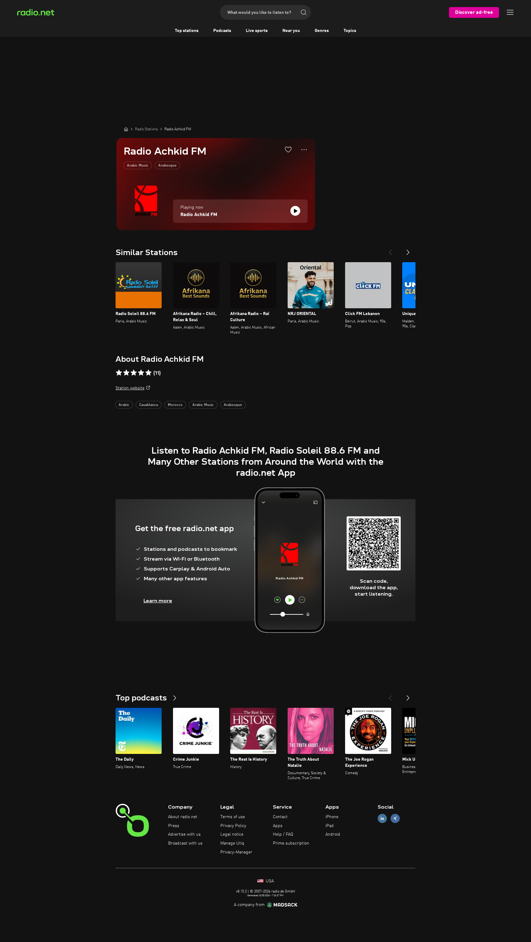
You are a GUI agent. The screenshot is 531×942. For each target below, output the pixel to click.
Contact (280, 817)
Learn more (158, 600)
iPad (329, 826)
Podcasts (222, 31)
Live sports (257, 31)
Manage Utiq (232, 843)
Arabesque (167, 166)
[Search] (303, 12)
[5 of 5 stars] (148, 372)
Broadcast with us (185, 843)
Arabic (124, 405)
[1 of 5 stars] (119, 372)
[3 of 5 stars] (133, 372)
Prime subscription (291, 843)
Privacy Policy (233, 826)
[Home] (126, 129)
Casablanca (148, 405)
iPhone (331, 817)
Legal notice (231, 834)
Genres (322, 31)
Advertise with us (184, 834)
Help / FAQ (283, 834)
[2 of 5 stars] (126, 372)
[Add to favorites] (288, 149)
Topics (350, 31)
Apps (277, 826)
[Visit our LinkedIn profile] (382, 818)
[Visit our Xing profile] (395, 818)
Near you (291, 31)
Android (332, 834)
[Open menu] (510, 12)
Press (173, 826)
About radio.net (182, 817)
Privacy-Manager (236, 852)
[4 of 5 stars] (141, 372)
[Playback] (295, 211)
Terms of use (232, 817)
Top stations (187, 31)
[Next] (408, 249)
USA (269, 881)
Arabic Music (137, 166)
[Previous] (390, 249)
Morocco (175, 405)
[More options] (304, 149)
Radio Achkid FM (198, 214)
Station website (130, 388)
